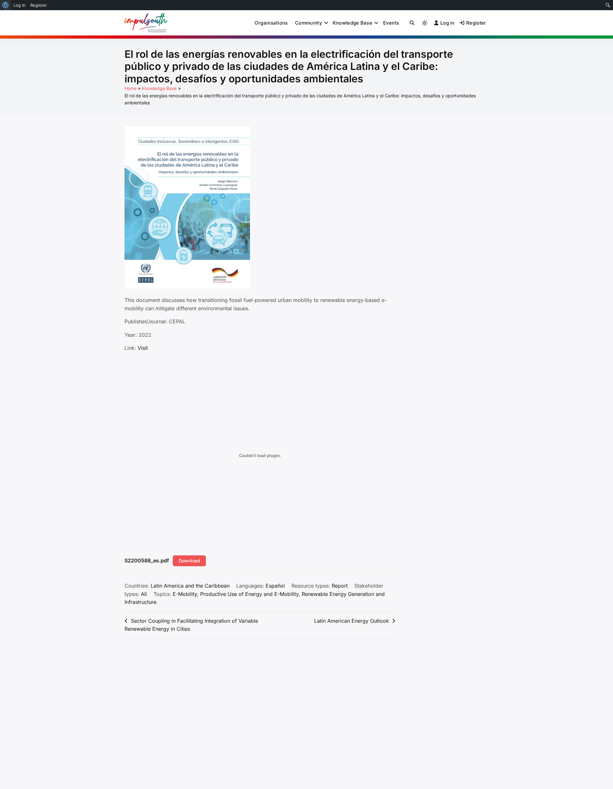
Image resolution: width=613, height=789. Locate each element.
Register (476, 23)
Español (275, 585)
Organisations (271, 23)
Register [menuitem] (38, 5)
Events (391, 23)
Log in (447, 23)
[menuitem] (5, 5)
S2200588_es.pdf (147, 560)
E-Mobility (185, 594)
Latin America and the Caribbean (190, 585)
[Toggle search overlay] (412, 23)
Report (340, 585)
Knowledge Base (352, 23)
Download (189, 560)
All (144, 594)
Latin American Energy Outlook (351, 621)
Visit (143, 348)
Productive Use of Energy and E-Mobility (249, 594)
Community (308, 23)
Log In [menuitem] (19, 5)
